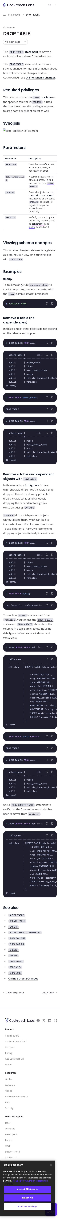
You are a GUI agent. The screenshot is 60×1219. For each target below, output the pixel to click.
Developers (11, 1134)
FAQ (7, 1102)
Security (9, 1108)
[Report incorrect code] (47, 303)
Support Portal (12, 1151)
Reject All (27, 1198)
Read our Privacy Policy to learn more (30, 1181)
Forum (8, 1140)
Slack (7, 1145)
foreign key (32, 485)
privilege (46, 97)
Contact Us (11, 1157)
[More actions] (55, 5)
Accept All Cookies (27, 1189)
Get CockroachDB (14, 1058)
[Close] (51, 1165)
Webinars (10, 1085)
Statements (9, 27)
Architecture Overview (16, 1096)
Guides (8, 1079)
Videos (8, 1090)
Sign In (8, 1064)
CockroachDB (12, 1035)
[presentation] (30, 343)
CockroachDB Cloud (15, 1041)
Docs (8, 1122)
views (50, 195)
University (10, 1128)
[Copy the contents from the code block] (52, 303)
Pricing (8, 1052)
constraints (35, 195)
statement (31, 52)
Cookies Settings (27, 1206)
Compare (10, 1047)
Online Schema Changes (40, 77)
